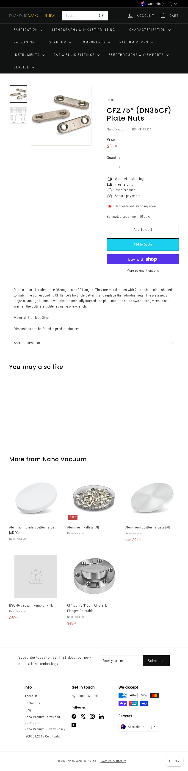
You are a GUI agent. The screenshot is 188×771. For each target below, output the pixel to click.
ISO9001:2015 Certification (44, 736)
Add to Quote (142, 244)
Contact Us (32, 703)
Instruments (27, 54)
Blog (28, 710)
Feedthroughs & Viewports (137, 54)
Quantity (113, 157)
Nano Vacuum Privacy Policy (45, 729)
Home (110, 100)
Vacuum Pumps (134, 42)
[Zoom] (61, 115)
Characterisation (148, 29)
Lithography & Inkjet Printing (84, 29)
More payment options (143, 270)
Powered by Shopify (113, 761)
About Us (31, 696)
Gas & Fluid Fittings (75, 54)
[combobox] (85, 15)
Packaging (25, 42)
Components (93, 42)
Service (22, 67)
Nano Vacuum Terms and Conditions (42, 719)
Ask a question (27, 342)
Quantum (58, 42)
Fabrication (26, 29)
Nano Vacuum (117, 129)
